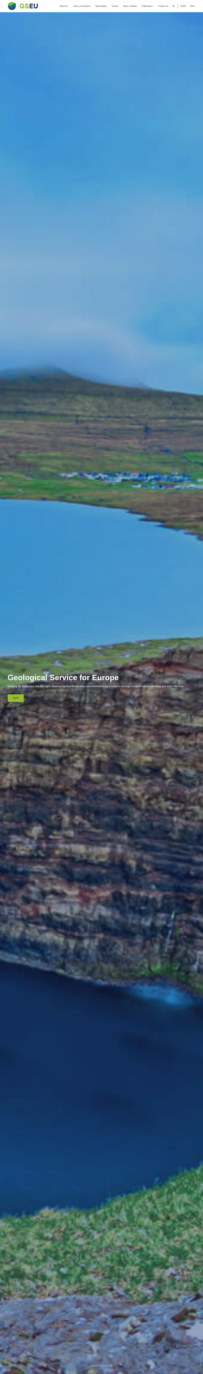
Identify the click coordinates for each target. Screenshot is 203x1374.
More (16, 698)
